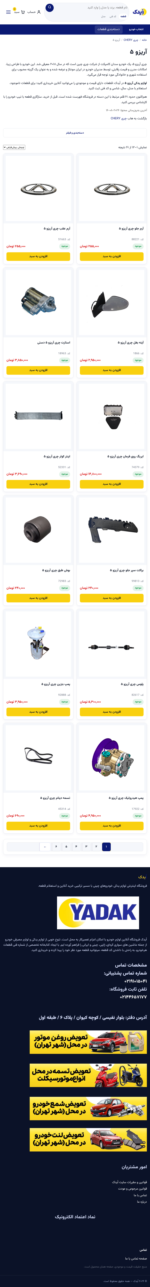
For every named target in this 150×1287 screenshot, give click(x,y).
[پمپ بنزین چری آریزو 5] (38, 644)
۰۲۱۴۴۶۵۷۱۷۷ (133, 997)
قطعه (123, 17)
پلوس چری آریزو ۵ (132, 684)
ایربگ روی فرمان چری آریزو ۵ (125, 456)
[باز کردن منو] (7, 12)
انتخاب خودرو (136, 29)
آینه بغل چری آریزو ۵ (131, 342)
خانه (144, 40)
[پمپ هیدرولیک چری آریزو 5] (112, 758)
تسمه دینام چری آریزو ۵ (55, 798)
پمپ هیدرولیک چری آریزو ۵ (126, 798)
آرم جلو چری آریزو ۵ (131, 228)
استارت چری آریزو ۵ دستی (53, 342)
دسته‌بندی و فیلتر (75, 133)
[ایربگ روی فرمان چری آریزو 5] (112, 416)
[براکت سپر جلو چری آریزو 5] (112, 530)
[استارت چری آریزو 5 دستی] (38, 302)
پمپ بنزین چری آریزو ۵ (55, 684)
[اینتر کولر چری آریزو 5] (38, 416)
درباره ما (142, 1202)
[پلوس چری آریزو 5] (112, 644)
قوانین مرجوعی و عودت (132, 1188)
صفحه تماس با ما (136, 1258)
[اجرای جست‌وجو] (50, 8)
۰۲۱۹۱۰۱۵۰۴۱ (135, 981)
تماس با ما (140, 1195)
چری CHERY (131, 40)
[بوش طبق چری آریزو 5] (38, 530)
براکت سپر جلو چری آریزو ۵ (127, 570)
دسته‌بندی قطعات (108, 29)
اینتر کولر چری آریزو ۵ (57, 456)
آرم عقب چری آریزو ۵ (57, 228)
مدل (103, 17)
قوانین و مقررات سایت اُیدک (129, 1182)
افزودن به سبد (112, 256)
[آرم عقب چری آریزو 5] (38, 188)
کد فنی (113, 17)
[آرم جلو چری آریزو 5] (112, 188)
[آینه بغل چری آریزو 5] (112, 302)
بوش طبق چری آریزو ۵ (56, 570)
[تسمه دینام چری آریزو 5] (38, 758)
